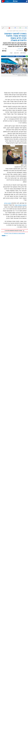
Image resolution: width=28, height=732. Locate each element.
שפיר (10, 52)
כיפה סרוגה (20, 30)
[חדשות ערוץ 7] (14, 1)
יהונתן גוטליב (19, 48)
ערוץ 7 (24, 30)
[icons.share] (2, 1)
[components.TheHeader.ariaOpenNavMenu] (23, 1)
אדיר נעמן (15, 52)
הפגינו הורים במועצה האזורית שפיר (14, 204)
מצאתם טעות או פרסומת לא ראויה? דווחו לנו (13, 233)
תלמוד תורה (21, 52)
